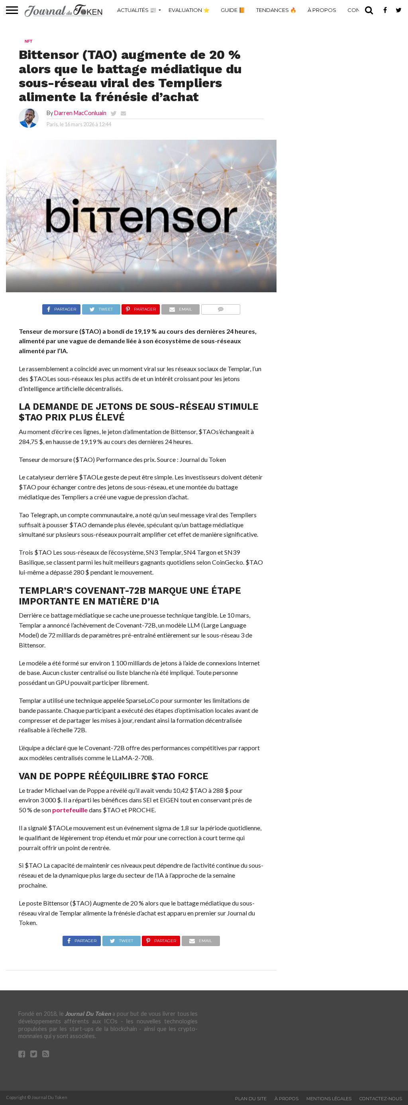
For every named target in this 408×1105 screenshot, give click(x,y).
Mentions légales (328, 1098)
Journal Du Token (88, 1013)
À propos (322, 10)
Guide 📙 (233, 10)
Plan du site (251, 1098)
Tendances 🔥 (276, 10)
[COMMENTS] (220, 307)
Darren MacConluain (80, 113)
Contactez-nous (380, 1098)
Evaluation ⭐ (189, 10)
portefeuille (70, 810)
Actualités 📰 (136, 10)
